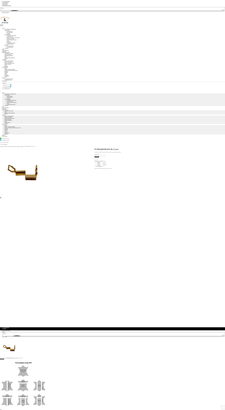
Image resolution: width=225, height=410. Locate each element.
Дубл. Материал (5, 50)
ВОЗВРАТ (4, 328)
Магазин (5, 146)
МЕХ (3, 49)
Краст (8, 40)
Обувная (6, 45)
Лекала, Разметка (8, 54)
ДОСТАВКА (5, 3)
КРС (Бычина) (10, 32)
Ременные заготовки (11, 42)
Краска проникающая (9, 60)
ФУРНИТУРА (5, 67)
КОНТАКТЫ (5, 4)
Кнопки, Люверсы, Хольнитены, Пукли (13, 127)
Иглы (6, 56)
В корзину (96, 156)
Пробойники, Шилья (9, 55)
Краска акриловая (8, 120)
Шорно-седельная (10, 38)
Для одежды (7, 30)
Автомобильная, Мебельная (10, 29)
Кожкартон (7, 75)
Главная (1, 146)
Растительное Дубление (12, 39)
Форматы (6, 48)
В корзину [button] (99, 202)
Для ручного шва (8, 79)
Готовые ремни (10, 43)
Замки (6, 68)
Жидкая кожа (7, 122)
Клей (6, 65)
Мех (3, 106)
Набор (6, 58)
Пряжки (6, 72)
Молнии (6, 71)
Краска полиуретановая (9, 62)
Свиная (8, 33)
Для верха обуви (10, 46)
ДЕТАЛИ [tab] (96, 158)
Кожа (3, 28)
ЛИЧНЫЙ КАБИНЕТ (6, 5)
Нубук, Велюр (10, 36)
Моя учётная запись (6, 330)
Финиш (6, 66)
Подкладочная (10, 47)
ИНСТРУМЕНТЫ (6, 52)
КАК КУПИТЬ (5, 2)
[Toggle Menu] (0, 26)
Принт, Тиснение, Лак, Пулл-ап (13, 37)
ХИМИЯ (4, 59)
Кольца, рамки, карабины (10, 69)
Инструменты (5, 109)
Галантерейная (8, 34)
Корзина (4, 336)
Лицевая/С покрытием (11, 35)
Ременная (9, 41)
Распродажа (4, 80)
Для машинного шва (9, 78)
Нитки (3, 77)
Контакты (4, 83)
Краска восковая (8, 64)
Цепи (6, 73)
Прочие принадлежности (10, 57)
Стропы (6, 74)
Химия (3, 115)
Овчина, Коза (9, 31)
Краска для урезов (8, 61)
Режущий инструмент (9, 53)
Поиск (3, 331)
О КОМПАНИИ (5, 327)
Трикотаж (4, 51)
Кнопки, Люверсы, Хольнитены (11, 70)
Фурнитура (4, 124)
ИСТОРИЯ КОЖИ (6, 1)
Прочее (6, 76)
